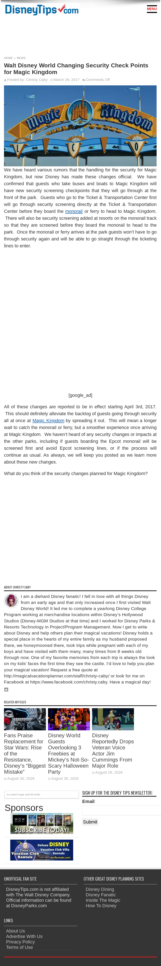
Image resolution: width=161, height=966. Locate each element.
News (21, 58)
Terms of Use (19, 947)
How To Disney (101, 905)
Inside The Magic (103, 900)
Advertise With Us (24, 936)
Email (88, 801)
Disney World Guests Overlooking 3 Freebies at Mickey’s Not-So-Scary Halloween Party (68, 753)
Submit (90, 822)
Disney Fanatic (101, 894)
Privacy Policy (20, 941)
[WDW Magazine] (41, 832)
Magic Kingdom (48, 420)
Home (8, 58)
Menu (152, 9)
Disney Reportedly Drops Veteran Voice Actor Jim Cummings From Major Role (113, 750)
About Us (15, 931)
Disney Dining (100, 889)
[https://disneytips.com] (41, 10)
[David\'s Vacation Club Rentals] (41, 859)
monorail (74, 211)
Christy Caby (37, 80)
